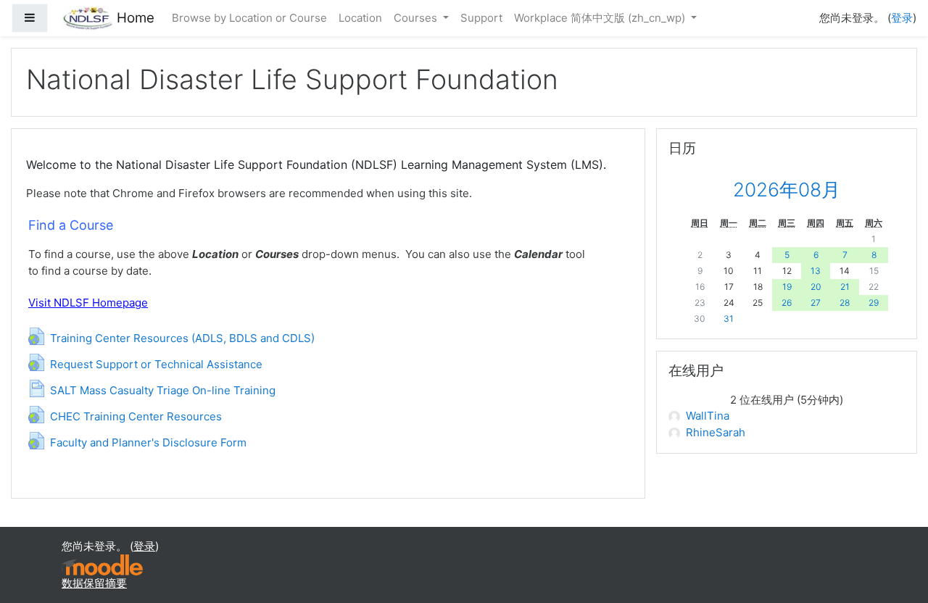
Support (481, 18)
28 (845, 302)
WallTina (707, 416)
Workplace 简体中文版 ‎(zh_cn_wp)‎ (601, 18)
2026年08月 (786, 189)
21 (845, 286)
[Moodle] (102, 563)
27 (816, 302)
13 (816, 270)
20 (816, 286)
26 (787, 302)
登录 (902, 18)
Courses (417, 18)
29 (874, 302)
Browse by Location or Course (249, 18)
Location (360, 18)
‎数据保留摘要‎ (94, 583)
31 (729, 318)
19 (787, 286)
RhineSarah (715, 432)
